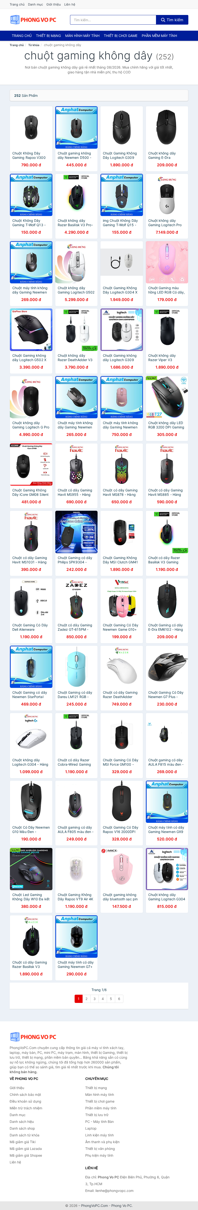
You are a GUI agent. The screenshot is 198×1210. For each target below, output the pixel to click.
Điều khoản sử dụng (25, 1101)
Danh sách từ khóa (24, 1135)
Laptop (91, 1128)
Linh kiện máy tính (99, 1135)
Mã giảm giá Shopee (26, 1155)
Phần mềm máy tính (159, 36)
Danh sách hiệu (22, 1121)
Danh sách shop (22, 1128)
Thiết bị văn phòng (100, 1149)
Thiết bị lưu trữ (96, 1115)
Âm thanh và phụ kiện (102, 1142)
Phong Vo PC (121, 1205)
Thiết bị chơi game (120, 36)
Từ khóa (33, 45)
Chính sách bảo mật (25, 1094)
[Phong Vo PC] (34, 1037)
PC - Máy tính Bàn (99, 1121)
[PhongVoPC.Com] (33, 20)
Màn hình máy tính (82, 36)
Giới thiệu (53, 4)
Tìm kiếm (174, 19)
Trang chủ (17, 4)
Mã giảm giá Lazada (26, 1149)
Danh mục (35, 4)
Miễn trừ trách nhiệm (26, 1108)
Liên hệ (69, 4)
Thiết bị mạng (48, 36)
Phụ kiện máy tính (99, 1155)
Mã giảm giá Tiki (22, 1142)
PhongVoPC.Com (94, 1205)
